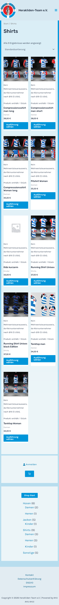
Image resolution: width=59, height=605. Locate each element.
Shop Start (29, 495)
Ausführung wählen (12, 125)
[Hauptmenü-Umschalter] (56, 10)
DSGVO (29, 582)
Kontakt (29, 575)
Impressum (29, 586)
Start (6, 23)
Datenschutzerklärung (29, 578)
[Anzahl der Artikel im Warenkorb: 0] (29, 474)
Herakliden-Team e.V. (33, 10)
